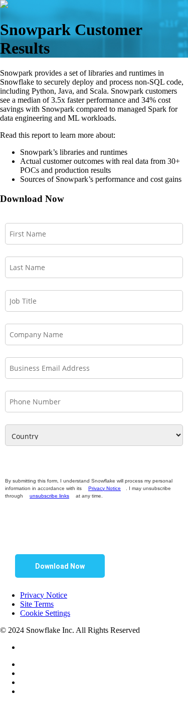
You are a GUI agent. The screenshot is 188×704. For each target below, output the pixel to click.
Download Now (60, 566)
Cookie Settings (45, 613)
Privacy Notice (104, 488)
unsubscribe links (49, 496)
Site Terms (37, 604)
